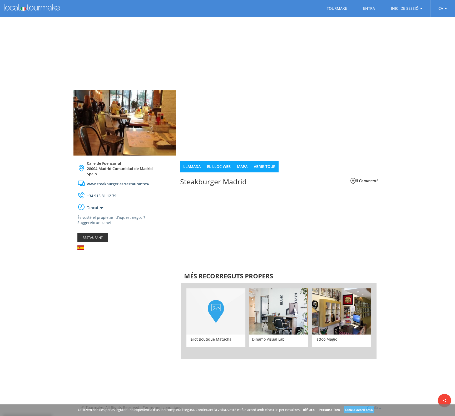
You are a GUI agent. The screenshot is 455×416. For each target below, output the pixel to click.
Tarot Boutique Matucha (210, 339)
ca (440, 8)
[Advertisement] (124, 296)
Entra (369, 8)
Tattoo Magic (326, 339)
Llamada (192, 166)
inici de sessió (405, 8)
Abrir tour (264, 166)
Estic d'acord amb (359, 410)
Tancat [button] (92, 207)
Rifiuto (309, 409)
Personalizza (329, 409)
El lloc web (219, 166)
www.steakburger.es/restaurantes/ (118, 183)
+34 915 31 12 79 (101, 195)
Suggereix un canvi (94, 222)
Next (384, 321)
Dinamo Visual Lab (268, 339)
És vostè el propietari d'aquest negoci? (111, 217)
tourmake (337, 8)
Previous (173, 321)
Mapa (242, 166)
